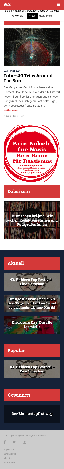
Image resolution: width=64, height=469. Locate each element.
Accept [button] (32, 15)
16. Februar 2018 (12, 71)
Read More (45, 15)
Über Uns (8, 458)
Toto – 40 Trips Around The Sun (28, 78)
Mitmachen (9, 462)
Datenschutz (10, 454)
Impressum (9, 449)
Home (22, 116)
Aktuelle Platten (11, 116)
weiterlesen (11, 110)
